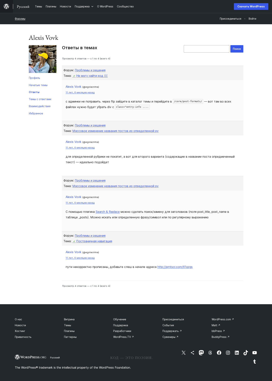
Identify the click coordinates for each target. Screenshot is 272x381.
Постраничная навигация (94, 241)
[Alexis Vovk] (42, 59)
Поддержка (120, 325)
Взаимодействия (40, 106)
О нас (18, 319)
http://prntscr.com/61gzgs (175, 267)
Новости (20, 325)
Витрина (69, 319)
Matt (216, 325)
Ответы (34, 92)
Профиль (34, 77)
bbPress (218, 331)
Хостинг (20, 331)
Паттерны (70, 336)
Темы (67, 325)
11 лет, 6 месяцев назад (80, 92)
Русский (55, 357)
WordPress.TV (123, 336)
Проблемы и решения (90, 70)
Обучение (119, 319)
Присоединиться (173, 319)
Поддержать (172, 331)
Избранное (36, 113)
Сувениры (170, 336)
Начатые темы (38, 85)
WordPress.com (223, 319)
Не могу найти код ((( (92, 76)
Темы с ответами (40, 99)
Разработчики (122, 331)
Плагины (69, 331)
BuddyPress (221, 336)
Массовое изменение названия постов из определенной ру (115, 131)
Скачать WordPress (251, 6)
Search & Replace (108, 212)
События (168, 325)
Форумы (20, 18)
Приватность (23, 336)
